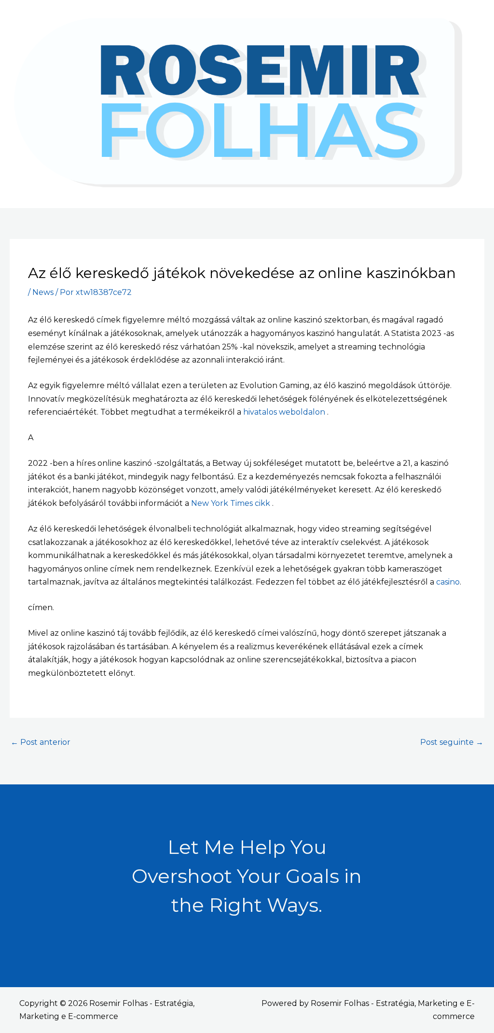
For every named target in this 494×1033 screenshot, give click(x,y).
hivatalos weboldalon (285, 412)
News (43, 292)
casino (448, 581)
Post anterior (40, 742)
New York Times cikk (231, 503)
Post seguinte (451, 742)
